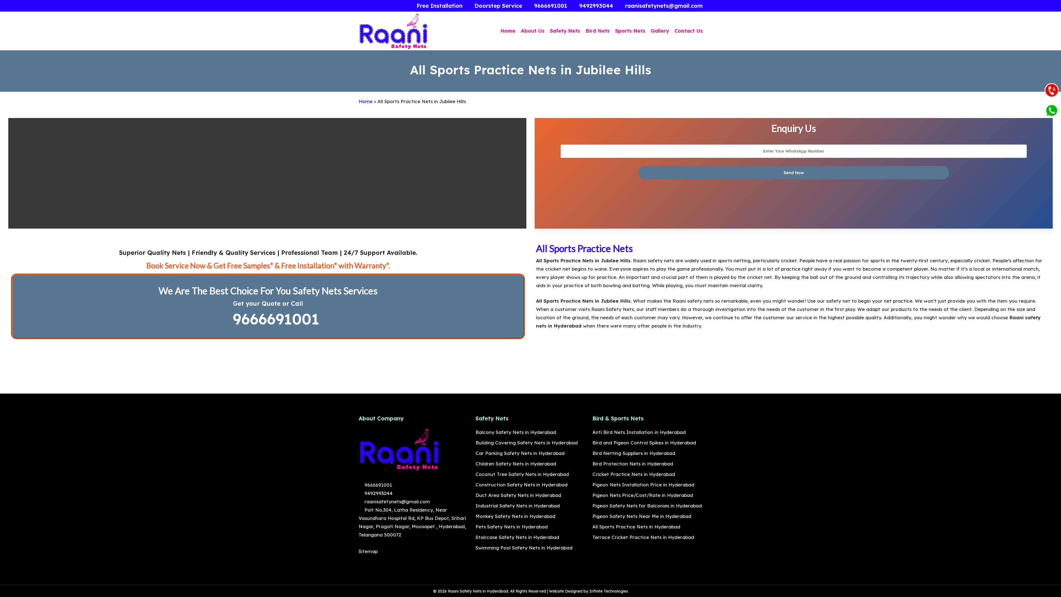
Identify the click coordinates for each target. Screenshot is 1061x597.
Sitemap (368, 551)
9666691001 (273, 319)
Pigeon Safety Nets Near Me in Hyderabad (641, 516)
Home (365, 101)
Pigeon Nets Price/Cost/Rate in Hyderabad (642, 495)
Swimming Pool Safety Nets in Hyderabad (524, 548)
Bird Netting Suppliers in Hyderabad (633, 453)
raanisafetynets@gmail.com (396, 501)
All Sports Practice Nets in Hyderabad (636, 527)
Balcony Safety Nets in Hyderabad (516, 432)
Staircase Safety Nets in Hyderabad (517, 537)
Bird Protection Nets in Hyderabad (632, 464)
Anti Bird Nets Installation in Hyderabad (639, 432)
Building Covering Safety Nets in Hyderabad (527, 443)
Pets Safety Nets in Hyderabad (512, 527)
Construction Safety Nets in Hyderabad (522, 485)
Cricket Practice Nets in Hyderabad (633, 474)
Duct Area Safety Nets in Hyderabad (518, 495)
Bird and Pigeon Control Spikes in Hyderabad (644, 443)
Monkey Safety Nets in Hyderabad (515, 516)
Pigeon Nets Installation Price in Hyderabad (643, 485)
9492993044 (378, 493)
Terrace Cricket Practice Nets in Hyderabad (643, 537)
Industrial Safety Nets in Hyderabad (518, 506)
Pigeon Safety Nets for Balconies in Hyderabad (647, 506)
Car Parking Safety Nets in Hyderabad (520, 453)
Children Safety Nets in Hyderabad (516, 464)
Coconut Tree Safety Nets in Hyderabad (522, 474)
